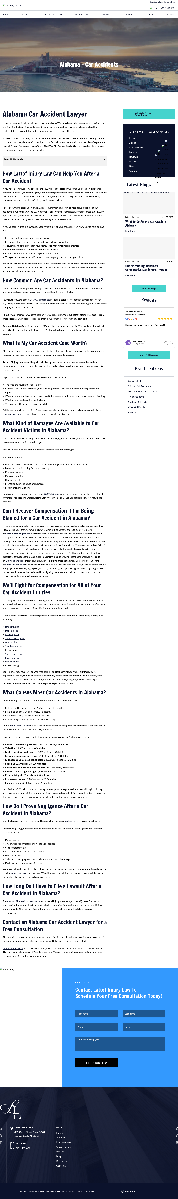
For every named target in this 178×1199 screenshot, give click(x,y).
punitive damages (51, 493)
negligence (69, 821)
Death (141, 407)
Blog (151, 14)
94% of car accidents (19, 725)
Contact (171, 14)
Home (6, 14)
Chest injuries (12, 634)
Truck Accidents (136, 396)
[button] (30, 14)
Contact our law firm (13, 948)
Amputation (11, 642)
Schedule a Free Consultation (162, 2)
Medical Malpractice (138, 402)
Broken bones (12, 661)
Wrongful (133, 407)
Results (60, 1151)
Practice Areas (51, 14)
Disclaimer (89, 1191)
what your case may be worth (17, 414)
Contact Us (62, 1165)
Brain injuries (12, 626)
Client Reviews (64, 1146)
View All (132, 412)
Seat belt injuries (13, 646)
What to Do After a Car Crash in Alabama (145, 224)
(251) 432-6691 (168, 8)
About (25, 14)
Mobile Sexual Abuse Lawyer (142, 391)
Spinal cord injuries (15, 638)
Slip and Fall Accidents (139, 386)
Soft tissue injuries (14, 653)
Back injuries (11, 630)
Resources (130, 14)
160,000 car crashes (40, 299)
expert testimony (20, 873)
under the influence (15, 564)
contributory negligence (17, 533)
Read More (130, 231)
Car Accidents (135, 380)
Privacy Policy (68, 1191)
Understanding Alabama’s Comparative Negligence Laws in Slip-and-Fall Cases (146, 268)
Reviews (105, 14)
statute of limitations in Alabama (23, 901)
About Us (61, 1137)
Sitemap (79, 1191)
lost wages (21, 366)
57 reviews (140, 314)
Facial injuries (12, 657)
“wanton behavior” (14, 560)
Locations (80, 14)
